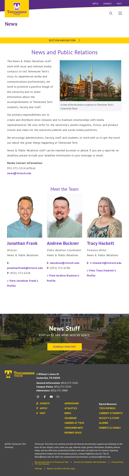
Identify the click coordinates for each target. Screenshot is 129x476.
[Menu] (120, 13)
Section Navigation (62, 40)
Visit (119, 3)
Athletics (70, 408)
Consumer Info (73, 427)
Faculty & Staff (109, 418)
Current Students (111, 413)
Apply (95, 3)
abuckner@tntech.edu (64, 263)
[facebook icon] (44, 397)
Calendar (70, 418)
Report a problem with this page (61, 468)
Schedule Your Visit (64, 346)
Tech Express (107, 408)
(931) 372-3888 (52, 390)
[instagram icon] (38, 397)
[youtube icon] (51, 397)
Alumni (103, 423)
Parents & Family (110, 427)
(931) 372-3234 (53, 386)
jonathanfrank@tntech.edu (25, 268)
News (11, 24)
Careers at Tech (74, 423)
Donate (108, 3)
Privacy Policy (117, 462)
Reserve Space (73, 432)
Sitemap (38, 468)
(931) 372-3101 (57, 382)
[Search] (111, 13)
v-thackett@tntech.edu (106, 263)
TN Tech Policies (42, 464)
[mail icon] (58, 397)
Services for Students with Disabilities (90, 462)
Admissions (71, 403)
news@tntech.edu (19, 173)
